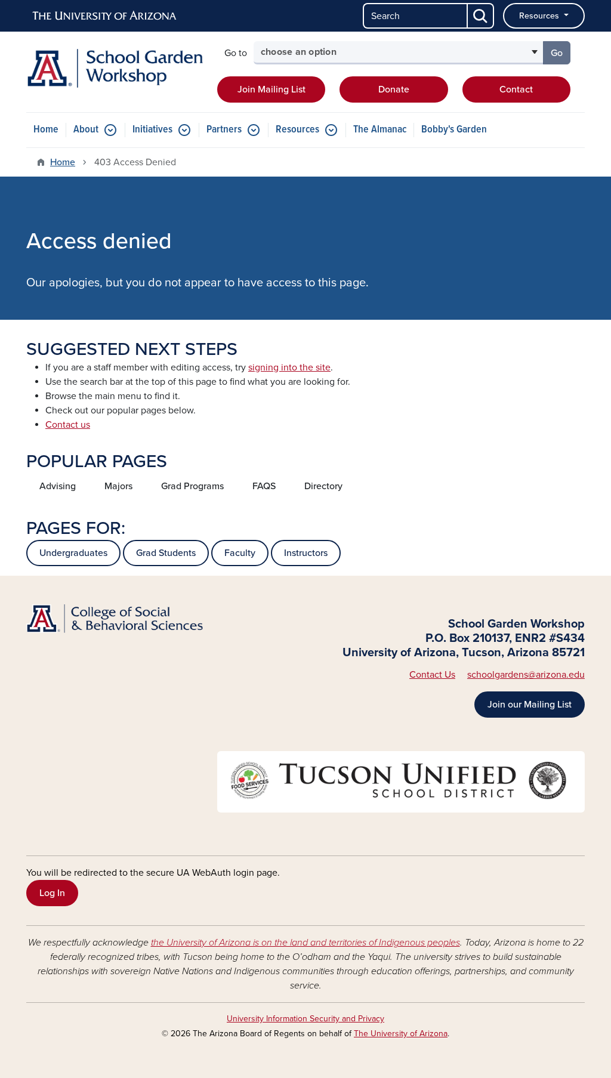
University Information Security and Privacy (305, 1019)
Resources (540, 16)
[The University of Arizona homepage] (105, 16)
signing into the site (289, 367)
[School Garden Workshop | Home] (114, 68)
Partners (224, 130)
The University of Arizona (401, 1033)
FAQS (264, 486)
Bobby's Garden (454, 130)
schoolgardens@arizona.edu (526, 675)
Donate (393, 89)
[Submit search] (481, 16)
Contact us (67, 425)
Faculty (239, 553)
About (85, 130)
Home (45, 130)
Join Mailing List (271, 89)
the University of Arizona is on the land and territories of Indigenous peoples (305, 943)
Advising (57, 486)
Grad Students (166, 553)
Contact (516, 89)
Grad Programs (192, 486)
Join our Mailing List (529, 705)
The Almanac (379, 130)
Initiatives (152, 130)
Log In (52, 893)
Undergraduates (73, 553)
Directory (323, 486)
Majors (118, 486)
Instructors (306, 553)
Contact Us (432, 675)
